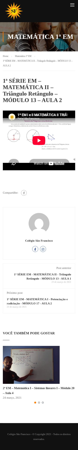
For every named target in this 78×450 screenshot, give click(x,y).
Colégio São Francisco (39, 240)
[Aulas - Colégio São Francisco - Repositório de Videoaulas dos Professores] (14, 12)
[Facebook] (24, 193)
